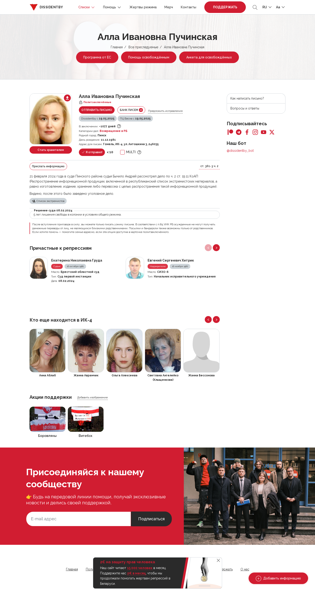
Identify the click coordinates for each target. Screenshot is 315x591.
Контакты (188, 7)
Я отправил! (93, 152)
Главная (117, 47)
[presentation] (208, 247)
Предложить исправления (165, 111)
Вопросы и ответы (244, 108)
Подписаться (151, 518)
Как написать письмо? (247, 98)
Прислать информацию (48, 166)
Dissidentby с (97, 118)
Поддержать (225, 7)
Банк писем (131, 110)
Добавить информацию (281, 578)
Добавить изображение (92, 397)
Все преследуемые (143, 47)
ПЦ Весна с (135, 118)
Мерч (168, 7)
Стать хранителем (51, 150)
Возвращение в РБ (113, 131)
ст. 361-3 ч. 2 (209, 166)
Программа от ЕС (97, 57)
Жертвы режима (143, 7)
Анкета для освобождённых (209, 57)
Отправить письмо (96, 110)
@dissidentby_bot (240, 150)
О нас (245, 569)
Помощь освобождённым (148, 57)
